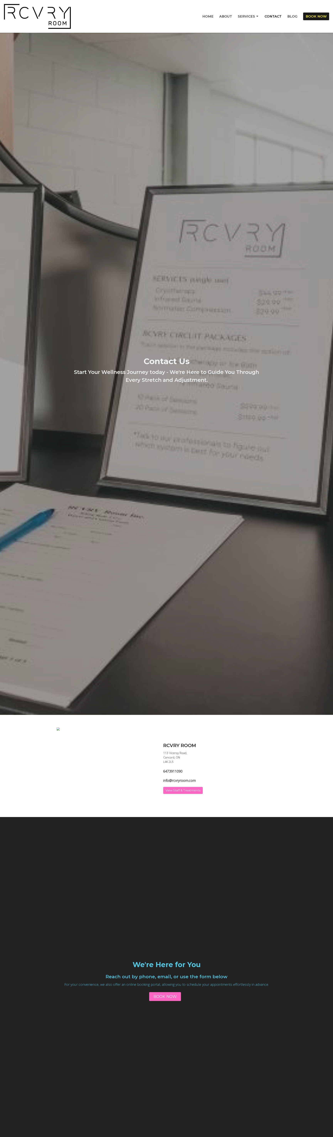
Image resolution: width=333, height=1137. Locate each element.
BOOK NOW (165, 996)
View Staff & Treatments (183, 790)
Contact (273, 16)
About (225, 16)
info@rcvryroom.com (179, 780)
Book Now (316, 16)
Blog (292, 16)
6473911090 (172, 771)
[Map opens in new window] (58, 729)
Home (208, 16)
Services (246, 16)
